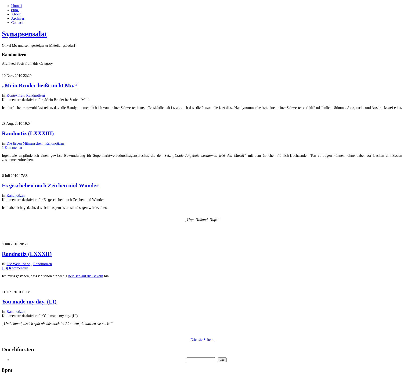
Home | (16, 6)
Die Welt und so (18, 264)
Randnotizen (35, 95)
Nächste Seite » (202, 340)
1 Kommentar (12, 148)
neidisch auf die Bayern (85, 276)
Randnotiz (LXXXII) (27, 254)
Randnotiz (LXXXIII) (28, 133)
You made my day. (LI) (29, 302)
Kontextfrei (15, 95)
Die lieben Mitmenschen (25, 143)
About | (16, 14)
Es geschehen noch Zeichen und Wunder (50, 185)
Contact (17, 23)
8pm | (15, 10)
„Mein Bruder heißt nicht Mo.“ (39, 85)
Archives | (18, 18)
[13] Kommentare (15, 268)
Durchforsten (18, 349)
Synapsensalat (24, 34)
